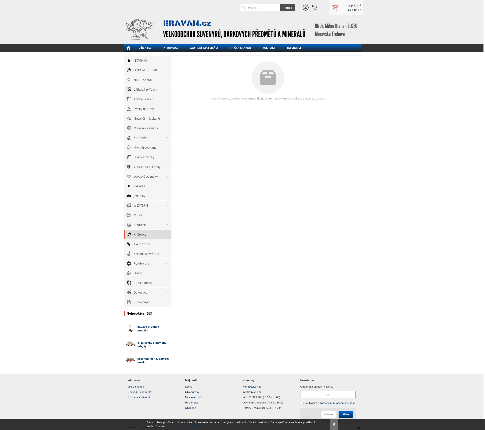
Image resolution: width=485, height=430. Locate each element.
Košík (188, 386)
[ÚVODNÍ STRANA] (128, 48)
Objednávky (192, 391)
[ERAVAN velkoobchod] (242, 29)
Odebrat (328, 414)
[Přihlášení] (312, 7)
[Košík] (346, 7)
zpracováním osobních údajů (337, 402)
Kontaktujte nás (252, 386)
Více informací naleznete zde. (186, 426)
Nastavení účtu (194, 397)
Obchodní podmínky (140, 391)
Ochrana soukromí (139, 397)
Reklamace (192, 402)
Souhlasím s (329, 402)
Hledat (287, 7)
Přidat (346, 414)
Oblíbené (190, 407)
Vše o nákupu (136, 386)
